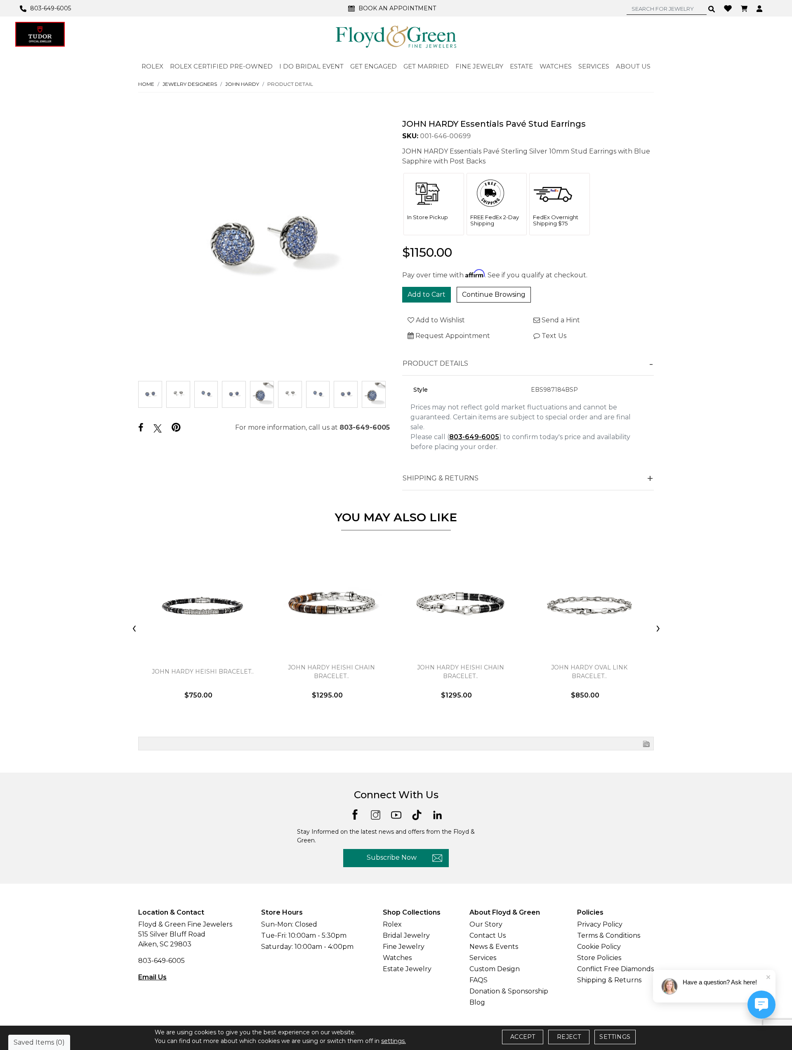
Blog (477, 1002)
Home (146, 84)
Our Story (485, 924)
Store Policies (599, 958)
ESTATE (521, 66)
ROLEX (152, 66)
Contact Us (487, 935)
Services (482, 958)
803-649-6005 (364, 427)
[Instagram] (375, 814)
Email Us (152, 977)
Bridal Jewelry (406, 935)
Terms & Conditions (608, 935)
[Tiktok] (417, 814)
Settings (614, 1037)
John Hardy (242, 84)
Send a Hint (560, 320)
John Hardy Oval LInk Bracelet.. (589, 672)
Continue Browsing (494, 294)
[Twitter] (157, 428)
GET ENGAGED (373, 66)
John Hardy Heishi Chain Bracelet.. (331, 672)
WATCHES (556, 66)
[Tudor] (40, 34)
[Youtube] (396, 814)
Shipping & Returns (609, 980)
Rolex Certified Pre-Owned (221, 66)
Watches (397, 958)
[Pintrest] (176, 427)
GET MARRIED (426, 66)
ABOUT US (633, 66)
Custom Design (494, 969)
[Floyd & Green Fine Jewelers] (396, 36)
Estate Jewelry (407, 969)
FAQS (478, 980)
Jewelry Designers (190, 84)
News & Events (493, 947)
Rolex (392, 924)
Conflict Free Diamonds (615, 969)
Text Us (553, 336)
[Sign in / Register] (760, 8)
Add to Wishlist (439, 320)
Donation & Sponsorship (508, 991)
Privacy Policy (599, 924)
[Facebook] (141, 428)
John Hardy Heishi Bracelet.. (203, 671)
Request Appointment (452, 336)
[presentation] (134, 628)
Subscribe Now (392, 857)
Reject (569, 1037)
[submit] (712, 8)
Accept (522, 1037)
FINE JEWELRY (479, 66)
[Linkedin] (437, 814)
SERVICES (593, 66)
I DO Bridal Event (311, 66)
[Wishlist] (729, 8)
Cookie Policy (599, 947)
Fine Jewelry (403, 947)
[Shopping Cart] (745, 8)
